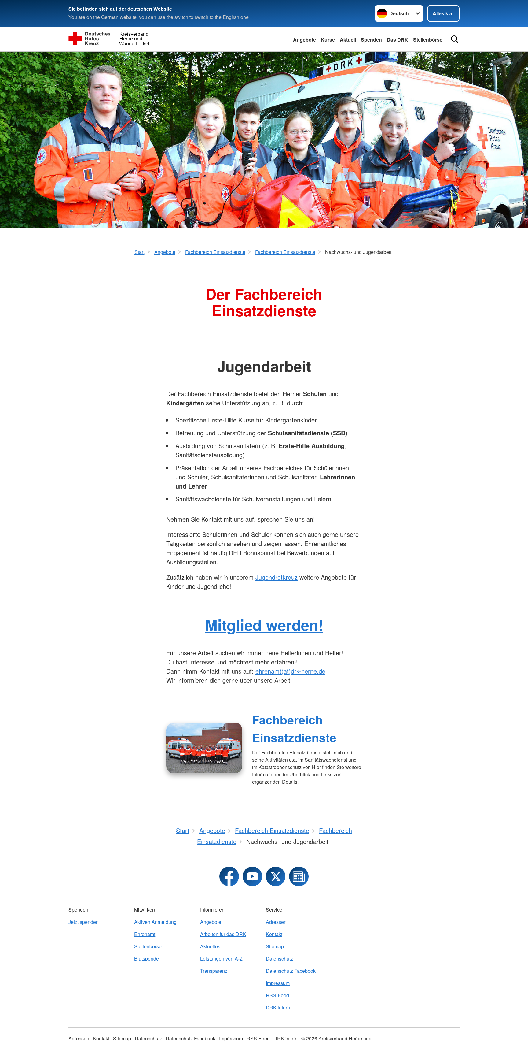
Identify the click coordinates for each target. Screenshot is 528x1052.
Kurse (328, 39)
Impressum (278, 983)
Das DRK (397, 39)
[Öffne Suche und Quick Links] (455, 39)
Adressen (276, 921)
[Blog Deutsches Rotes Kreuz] (299, 876)
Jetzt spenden (83, 921)
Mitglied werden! (264, 624)
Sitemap (275, 946)
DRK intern (278, 1007)
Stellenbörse (148, 946)
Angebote (304, 39)
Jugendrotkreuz (276, 577)
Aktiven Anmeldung (155, 921)
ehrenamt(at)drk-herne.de (290, 671)
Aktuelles (210, 946)
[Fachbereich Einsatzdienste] (204, 748)
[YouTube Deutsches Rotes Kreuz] (252, 876)
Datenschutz (279, 958)
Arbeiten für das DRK (223, 934)
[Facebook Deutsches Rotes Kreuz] (229, 876)
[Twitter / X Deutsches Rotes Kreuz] (275, 876)
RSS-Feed (277, 995)
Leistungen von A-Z (221, 958)
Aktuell (348, 39)
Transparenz (213, 970)
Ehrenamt (144, 934)
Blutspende (146, 958)
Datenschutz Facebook (291, 970)
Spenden (371, 39)
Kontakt (274, 934)
